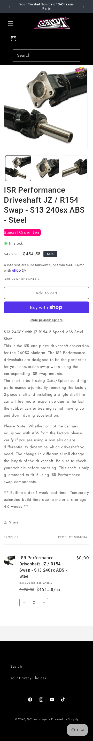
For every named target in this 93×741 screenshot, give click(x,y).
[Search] (75, 55)
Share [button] (14, 522)
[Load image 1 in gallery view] (18, 168)
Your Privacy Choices (28, 677)
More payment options (46, 319)
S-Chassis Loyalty (38, 719)
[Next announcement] (83, 6)
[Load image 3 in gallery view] (75, 168)
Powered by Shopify (65, 719)
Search (16, 666)
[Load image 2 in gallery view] (46, 168)
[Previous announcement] (9, 6)
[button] (10, 23)
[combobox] (46, 55)
